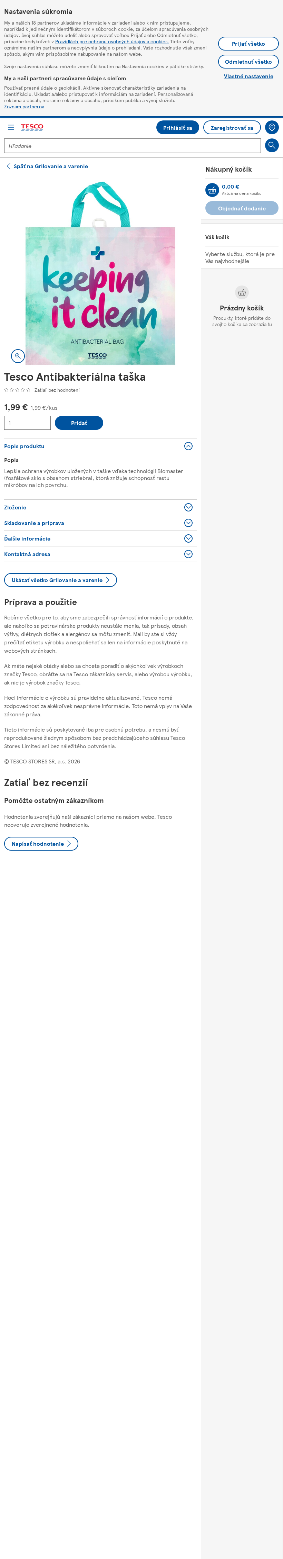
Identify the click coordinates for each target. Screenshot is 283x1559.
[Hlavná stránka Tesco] (32, 127)
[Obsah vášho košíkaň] (212, 190)
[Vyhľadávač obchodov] (272, 127)
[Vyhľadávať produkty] (272, 145)
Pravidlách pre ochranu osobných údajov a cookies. (112, 41)
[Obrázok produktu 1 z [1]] (100, 273)
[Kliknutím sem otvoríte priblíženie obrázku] (18, 356)
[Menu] (11, 127)
